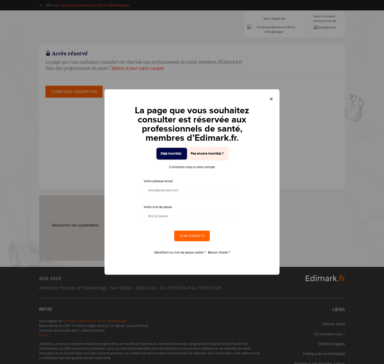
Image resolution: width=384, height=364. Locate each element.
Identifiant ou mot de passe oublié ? (180, 252)
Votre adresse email (158, 181)
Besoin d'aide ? (219, 252)
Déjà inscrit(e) (171, 153)
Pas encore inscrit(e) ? (207, 153)
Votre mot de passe (158, 207)
